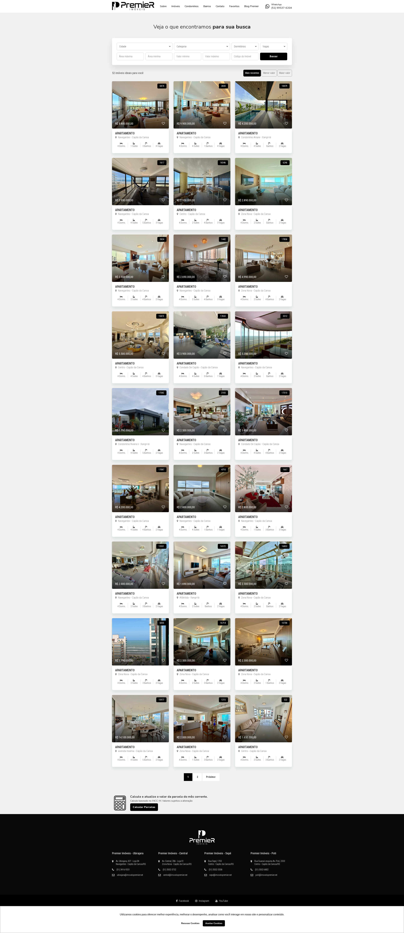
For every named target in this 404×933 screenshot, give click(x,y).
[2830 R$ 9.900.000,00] (202, 127)
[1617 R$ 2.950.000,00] (140, 204)
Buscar (274, 56)
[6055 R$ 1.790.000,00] (140, 664)
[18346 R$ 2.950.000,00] (202, 204)
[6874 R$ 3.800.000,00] (140, 127)
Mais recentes (252, 72)
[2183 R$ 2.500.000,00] (202, 434)
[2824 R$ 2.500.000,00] (140, 281)
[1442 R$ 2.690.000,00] (202, 281)
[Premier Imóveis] (202, 837)
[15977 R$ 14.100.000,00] (140, 741)
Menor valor (269, 72)
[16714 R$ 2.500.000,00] (202, 664)
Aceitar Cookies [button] (213, 923)
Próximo (210, 776)
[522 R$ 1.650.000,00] (263, 741)
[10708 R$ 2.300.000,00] (263, 664)
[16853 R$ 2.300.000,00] (263, 587)
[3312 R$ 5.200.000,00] (263, 357)
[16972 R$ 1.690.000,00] (202, 587)
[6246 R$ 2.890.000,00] (263, 204)
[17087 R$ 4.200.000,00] (140, 511)
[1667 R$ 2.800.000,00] (263, 511)
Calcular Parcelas (144, 807)
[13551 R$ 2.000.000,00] (140, 587)
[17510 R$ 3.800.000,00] (263, 434)
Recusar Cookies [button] (190, 923)
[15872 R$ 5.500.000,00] (140, 357)
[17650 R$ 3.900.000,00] (202, 357)
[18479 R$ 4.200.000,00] (263, 127)
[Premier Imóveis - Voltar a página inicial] (133, 6)
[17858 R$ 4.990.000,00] (263, 281)
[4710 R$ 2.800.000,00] (202, 511)
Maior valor (284, 72)
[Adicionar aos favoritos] (163, 123)
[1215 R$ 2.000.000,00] (202, 741)
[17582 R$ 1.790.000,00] (140, 434)
